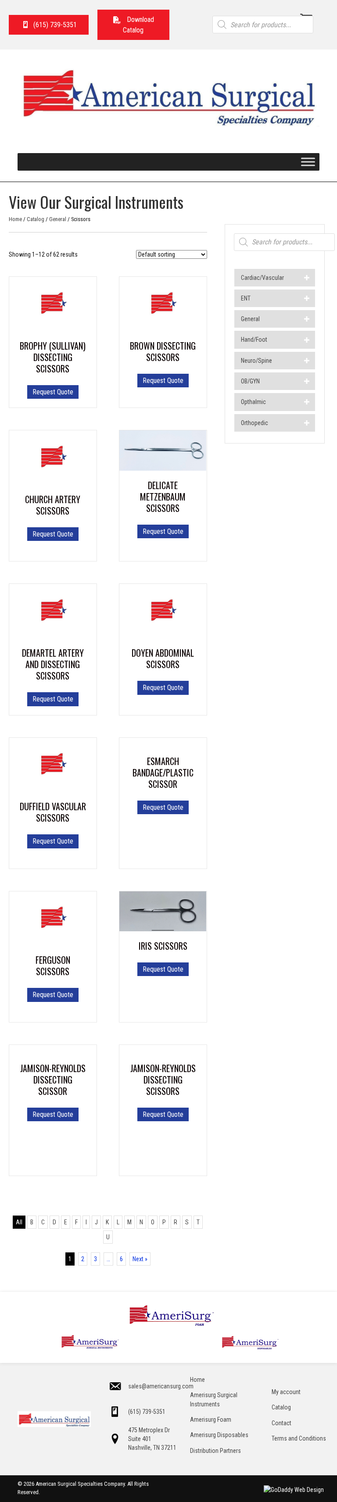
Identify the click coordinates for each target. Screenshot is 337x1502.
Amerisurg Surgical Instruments (213, 1399)
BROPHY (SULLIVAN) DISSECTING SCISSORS (53, 357)
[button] (133, 25)
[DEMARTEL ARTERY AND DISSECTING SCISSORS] (53, 610)
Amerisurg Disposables (219, 1434)
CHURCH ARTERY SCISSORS (52, 505)
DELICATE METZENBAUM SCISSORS (163, 497)
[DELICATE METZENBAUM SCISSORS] (163, 450)
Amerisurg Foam (210, 1419)
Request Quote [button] (163, 531)
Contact (281, 1423)
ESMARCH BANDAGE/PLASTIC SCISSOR (163, 772)
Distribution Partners (215, 1450)
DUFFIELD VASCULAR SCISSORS (53, 812)
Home (15, 219)
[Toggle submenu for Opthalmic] (306, 402)
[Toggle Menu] (308, 162)
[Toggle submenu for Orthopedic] (306, 423)
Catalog (35, 219)
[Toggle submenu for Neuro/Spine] (306, 360)
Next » (140, 1258)
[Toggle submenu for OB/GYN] (306, 381)
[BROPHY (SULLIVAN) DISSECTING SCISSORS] (53, 303)
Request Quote (52, 392)
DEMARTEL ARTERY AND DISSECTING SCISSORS (53, 664)
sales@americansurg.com (161, 1386)
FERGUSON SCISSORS (53, 965)
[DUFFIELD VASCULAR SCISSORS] (53, 764)
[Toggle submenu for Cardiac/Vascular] (306, 277)
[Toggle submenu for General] (306, 319)
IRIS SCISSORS (163, 945)
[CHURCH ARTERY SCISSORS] (53, 457)
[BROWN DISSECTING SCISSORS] (163, 303)
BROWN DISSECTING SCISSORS (163, 351)
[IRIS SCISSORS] (163, 910)
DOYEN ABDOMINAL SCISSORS (163, 658)
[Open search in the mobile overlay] (262, 24)
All (19, 1222)
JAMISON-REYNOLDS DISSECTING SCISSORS (163, 1080)
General (57, 219)
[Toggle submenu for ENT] (306, 298)
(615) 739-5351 (146, 1411)
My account (286, 1391)
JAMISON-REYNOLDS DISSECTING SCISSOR (53, 1080)
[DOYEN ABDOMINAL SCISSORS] (163, 610)
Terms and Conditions (299, 1438)
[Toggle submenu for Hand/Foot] (306, 340)
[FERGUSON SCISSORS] (53, 917)
